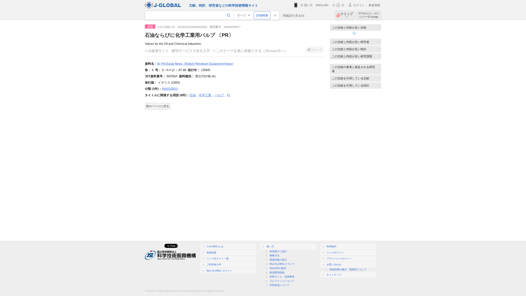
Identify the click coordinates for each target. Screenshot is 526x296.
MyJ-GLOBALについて (282, 263)
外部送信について (279, 285)
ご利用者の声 (213, 264)
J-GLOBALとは (214, 246)
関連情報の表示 (278, 259)
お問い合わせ (333, 264)
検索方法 (274, 255)
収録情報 (211, 252)
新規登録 (374, 5)
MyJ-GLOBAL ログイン (219, 270)
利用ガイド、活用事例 (282, 276)
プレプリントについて (282, 281)
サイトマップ (333, 274)
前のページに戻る (157, 106)
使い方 (308, 5)
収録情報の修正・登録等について (348, 269)
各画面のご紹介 (278, 251)
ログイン (359, 5)
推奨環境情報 (277, 272)
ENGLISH (322, 5)
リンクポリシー (335, 252)
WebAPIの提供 (278, 268)
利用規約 (331, 246)
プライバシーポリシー (338, 258)
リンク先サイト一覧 (217, 258)
